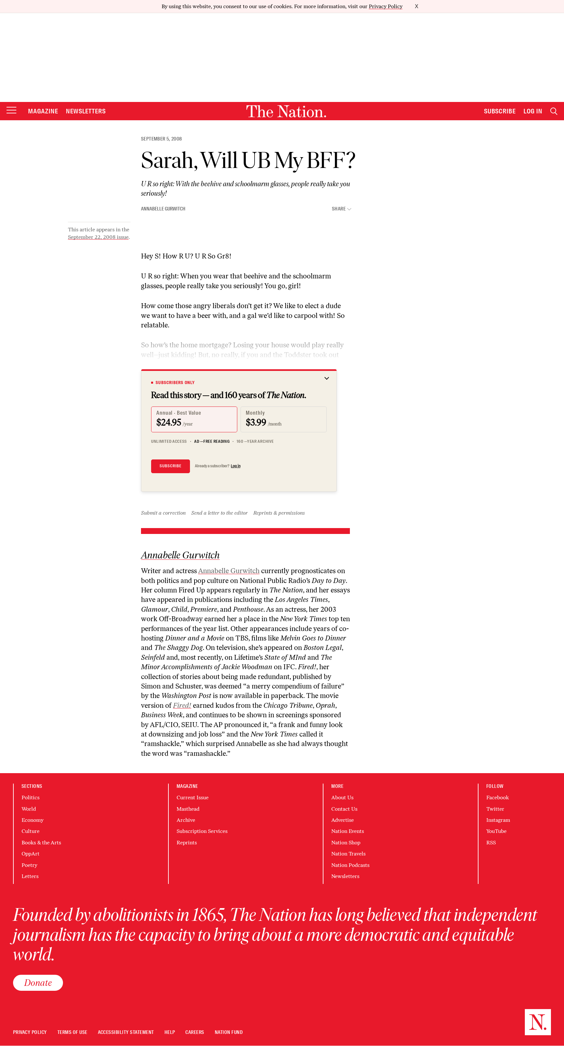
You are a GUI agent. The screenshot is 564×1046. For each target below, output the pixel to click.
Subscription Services (202, 831)
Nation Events (347, 831)
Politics (30, 797)
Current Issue (193, 797)
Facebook (497, 797)
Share (339, 209)
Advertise (342, 820)
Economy (32, 820)
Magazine (43, 111)
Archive (186, 820)
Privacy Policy (385, 6)
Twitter (495, 809)
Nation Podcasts (350, 865)
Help (169, 1032)
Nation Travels (348, 854)
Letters (30, 876)
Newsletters (86, 111)
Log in (236, 466)
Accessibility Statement (126, 1032)
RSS (491, 842)
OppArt (30, 854)
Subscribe (500, 111)
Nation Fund (229, 1032)
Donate (38, 982)
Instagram (498, 820)
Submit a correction (163, 513)
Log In (533, 111)
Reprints (187, 842)
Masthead (188, 809)
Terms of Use (72, 1032)
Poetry (29, 865)
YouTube (496, 831)
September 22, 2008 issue (98, 237)
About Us (342, 797)
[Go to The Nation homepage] (286, 111)
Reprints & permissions (279, 513)
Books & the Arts (41, 842)
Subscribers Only (175, 382)
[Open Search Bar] (553, 111)
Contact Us (344, 809)
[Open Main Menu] (11, 111)
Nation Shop (345, 842)
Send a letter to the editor (219, 513)
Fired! (182, 705)
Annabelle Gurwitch (163, 209)
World (29, 809)
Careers (194, 1032)
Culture (30, 831)
